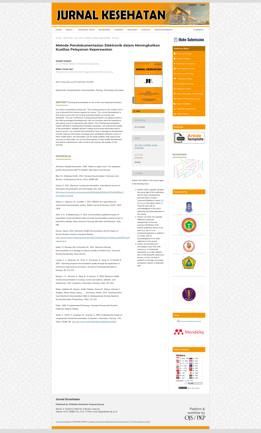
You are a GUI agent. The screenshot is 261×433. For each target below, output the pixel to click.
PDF (138, 111)
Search (199, 30)
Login (202, 5)
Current (118, 30)
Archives (132, 30)
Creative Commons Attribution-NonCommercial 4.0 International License (119, 422)
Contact (145, 30)
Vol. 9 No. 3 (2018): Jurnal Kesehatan (92, 38)
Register (193, 5)
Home (59, 30)
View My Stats (193, 388)
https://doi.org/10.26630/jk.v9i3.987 (77, 82)
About (69, 30)
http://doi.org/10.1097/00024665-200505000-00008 (94, 322)
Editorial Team (86, 30)
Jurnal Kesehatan (63, 422)
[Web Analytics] (183, 388)
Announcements (163, 30)
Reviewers (104, 30)
